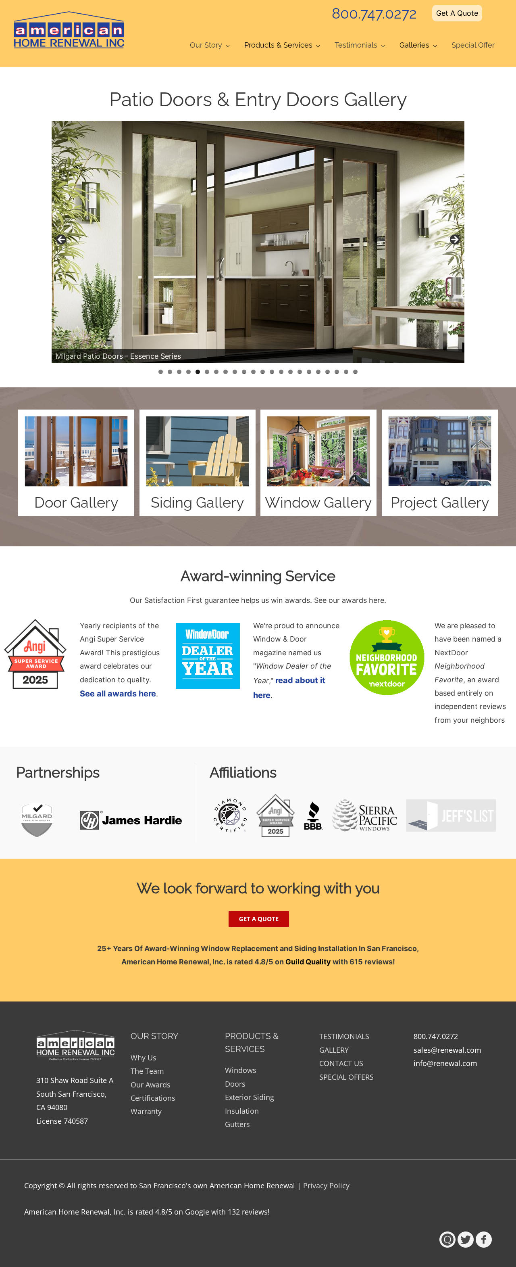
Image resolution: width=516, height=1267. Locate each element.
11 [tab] (254, 372)
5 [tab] (198, 372)
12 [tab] (262, 372)
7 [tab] (216, 372)
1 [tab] (160, 372)
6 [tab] (207, 372)
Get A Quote (457, 13)
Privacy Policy (326, 1185)
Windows (240, 1070)
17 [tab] (309, 372)
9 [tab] (235, 372)
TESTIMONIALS (344, 1036)
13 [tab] (272, 372)
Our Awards (151, 1084)
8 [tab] (225, 372)
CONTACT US (341, 1063)
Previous (62, 240)
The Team (147, 1071)
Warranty (146, 1111)
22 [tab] (355, 372)
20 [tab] (337, 372)
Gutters (237, 1124)
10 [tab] (244, 372)
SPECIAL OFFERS (346, 1077)
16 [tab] (300, 372)
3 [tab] (179, 372)
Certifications (153, 1098)
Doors (235, 1084)
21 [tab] (346, 372)
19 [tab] (327, 372)
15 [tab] (290, 372)
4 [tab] (188, 372)
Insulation (242, 1111)
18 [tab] (318, 372)
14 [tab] (281, 372)
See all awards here (118, 693)
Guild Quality (308, 962)
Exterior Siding (249, 1097)
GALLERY (334, 1050)
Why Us (143, 1057)
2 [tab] (170, 372)
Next (454, 240)
